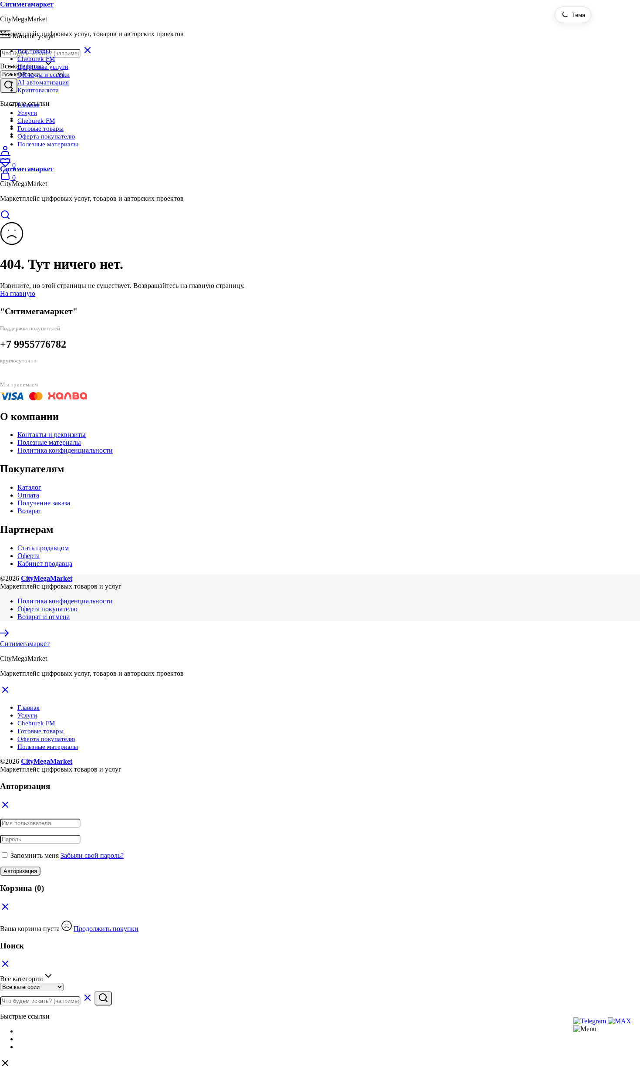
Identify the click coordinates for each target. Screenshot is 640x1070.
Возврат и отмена (43, 616)
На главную (17, 293)
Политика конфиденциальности (65, 450)
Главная (28, 105)
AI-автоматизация (43, 82)
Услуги (27, 112)
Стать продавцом (43, 548)
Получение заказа (43, 503)
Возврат (29, 511)
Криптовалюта (38, 90)
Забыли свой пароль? (92, 855)
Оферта (28, 555)
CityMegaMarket (46, 578)
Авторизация (20, 871)
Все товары (33, 50)
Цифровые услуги (42, 66)
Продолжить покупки (106, 928)
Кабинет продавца (44, 563)
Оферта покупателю (46, 136)
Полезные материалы (47, 144)
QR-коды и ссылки (43, 74)
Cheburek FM (36, 58)
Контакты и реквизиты (51, 434)
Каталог (29, 487)
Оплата (28, 495)
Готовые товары (40, 128)
